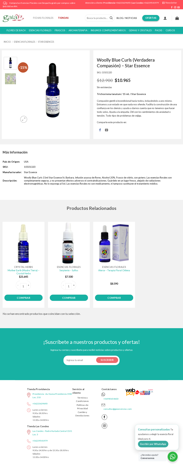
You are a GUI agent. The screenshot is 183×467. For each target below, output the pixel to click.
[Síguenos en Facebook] (172, 7)
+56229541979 (151, 2)
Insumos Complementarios (108, 30)
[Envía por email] (107, 130)
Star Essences (46, 41)
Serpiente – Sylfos (69, 270)
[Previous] (25, 90)
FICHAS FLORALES (43, 17)
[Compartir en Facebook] (100, 130)
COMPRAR (23, 297)
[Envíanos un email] (178, 7)
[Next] (80, 90)
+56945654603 (110, 398)
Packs (158, 30)
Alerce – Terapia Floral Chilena (114, 270)
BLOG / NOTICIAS (127, 18)
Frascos (60, 30)
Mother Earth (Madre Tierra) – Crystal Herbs (23, 272)
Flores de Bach (16, 30)
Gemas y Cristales (140, 30)
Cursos (170, 30)
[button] (169, 3)
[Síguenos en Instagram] (175, 7)
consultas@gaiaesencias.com (117, 409)
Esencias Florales (40, 30)
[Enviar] (111, 18)
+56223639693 (122, 2)
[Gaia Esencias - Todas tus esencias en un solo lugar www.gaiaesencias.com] (15, 18)
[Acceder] (165, 18)
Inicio (7, 41)
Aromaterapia (78, 30)
